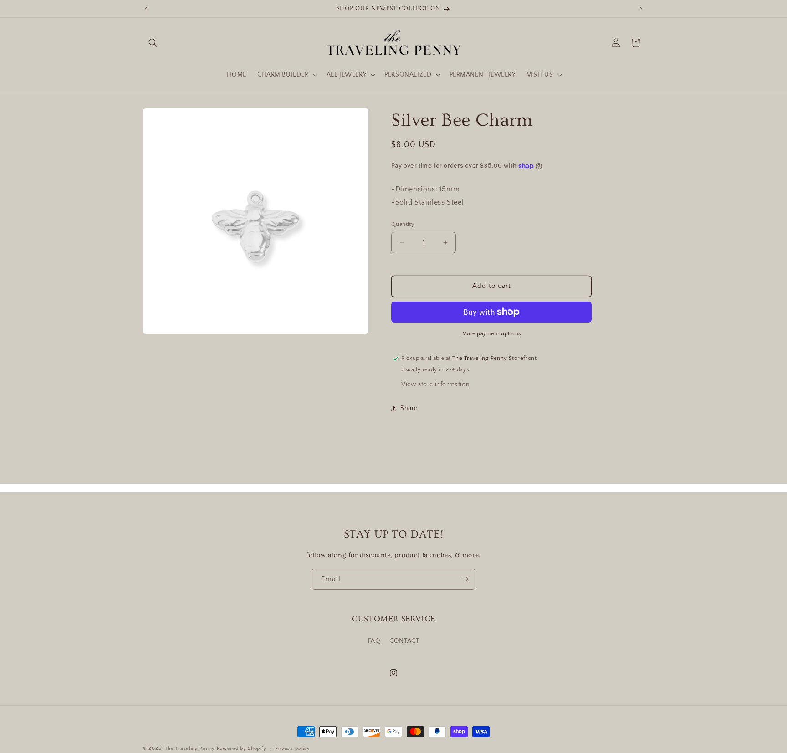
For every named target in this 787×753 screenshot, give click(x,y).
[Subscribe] (465, 579)
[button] (153, 43)
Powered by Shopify (241, 748)
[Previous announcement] (146, 8)
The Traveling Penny (190, 748)
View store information (435, 384)
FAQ (374, 641)
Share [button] (409, 408)
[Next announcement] (641, 8)
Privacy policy (292, 748)
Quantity (402, 224)
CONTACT (404, 641)
